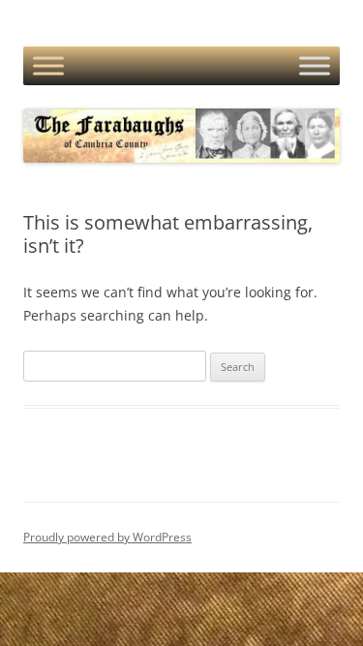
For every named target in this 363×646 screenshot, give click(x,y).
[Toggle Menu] (48, 65)
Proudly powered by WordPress (107, 537)
